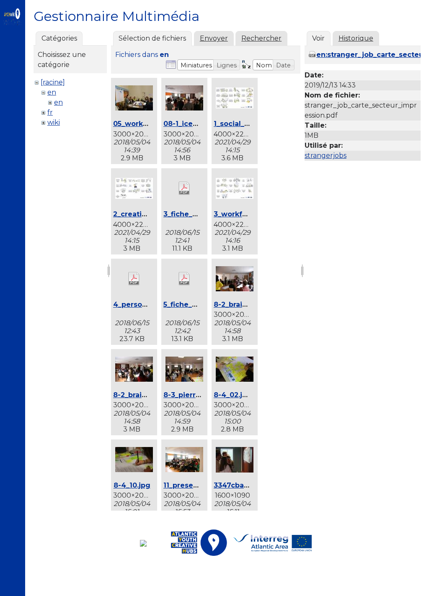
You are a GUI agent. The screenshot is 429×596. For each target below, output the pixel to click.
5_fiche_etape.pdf (195, 304)
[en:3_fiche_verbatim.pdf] (184, 189)
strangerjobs (325, 155)
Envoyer (214, 38)
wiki (53, 122)
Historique (356, 38)
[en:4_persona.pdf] (134, 279)
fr (50, 112)
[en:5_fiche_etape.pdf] (184, 279)
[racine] (53, 82)
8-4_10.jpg (132, 485)
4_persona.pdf (139, 304)
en (51, 92)
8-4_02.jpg (233, 395)
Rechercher (261, 38)
